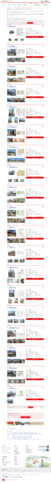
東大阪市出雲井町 (12, 66)
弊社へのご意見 (16, 463)
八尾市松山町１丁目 (12, 207)
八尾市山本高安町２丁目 (13, 147)
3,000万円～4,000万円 (14, 432)
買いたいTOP (15, 447)
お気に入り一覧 (25, 3)
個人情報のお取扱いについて (11, 474)
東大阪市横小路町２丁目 (13, 167)
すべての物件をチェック (11, 407)
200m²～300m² (40, 434)
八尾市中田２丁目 (12, 247)
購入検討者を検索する (28, 451)
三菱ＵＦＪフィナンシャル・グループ (6, 470)
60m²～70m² (31, 433)
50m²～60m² (28, 433)
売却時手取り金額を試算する (29, 452)
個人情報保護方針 (4, 474)
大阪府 (8, 429)
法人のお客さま (45, 4)
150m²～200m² (36, 434)
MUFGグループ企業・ (42, 446)
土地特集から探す (16, 454)
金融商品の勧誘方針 (18, 474)
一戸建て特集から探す (17, 453)
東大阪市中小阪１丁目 (13, 187)
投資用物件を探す (16, 450)
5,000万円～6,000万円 (26, 432)
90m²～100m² (28, 434)
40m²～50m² (24, 433)
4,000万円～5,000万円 (20, 432)
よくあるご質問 (4, 465)
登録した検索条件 (31, 3)
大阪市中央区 (11, 429)
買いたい (3, 4)
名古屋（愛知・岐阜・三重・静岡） (5, 450)
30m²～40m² (20, 433)
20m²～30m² (16, 433)
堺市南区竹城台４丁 (12, 26)
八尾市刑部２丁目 (12, 227)
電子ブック (15, 461)
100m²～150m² (32, 434)
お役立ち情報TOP (4, 458)
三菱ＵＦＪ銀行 (16, 470)
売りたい (9, 4)
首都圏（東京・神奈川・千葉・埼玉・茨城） (6, 447)
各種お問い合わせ (16, 464)
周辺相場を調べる (28, 450)
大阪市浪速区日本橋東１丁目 (14, 327)
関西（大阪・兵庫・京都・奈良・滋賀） (6, 452)
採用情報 (25, 4)
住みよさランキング (4, 463)
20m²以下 (13, 433)
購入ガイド (3, 459)
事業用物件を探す (16, 451)
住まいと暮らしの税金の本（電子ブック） (7, 461)
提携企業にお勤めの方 (38, 4)
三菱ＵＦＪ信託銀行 (23, 470)
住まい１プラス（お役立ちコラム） (6, 462)
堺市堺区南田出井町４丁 (13, 307)
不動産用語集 (3, 464)
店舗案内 (14, 4)
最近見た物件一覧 (36, 3)
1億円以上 (35, 432)
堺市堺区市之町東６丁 (13, 106)
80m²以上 (39, 433)
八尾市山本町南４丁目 (13, 46)
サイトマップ (15, 462)
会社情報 (19, 4)
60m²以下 (13, 434)
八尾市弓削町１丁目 (12, 388)
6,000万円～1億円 (31, 432)
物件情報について (25, 474)
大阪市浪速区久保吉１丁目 (13, 267)
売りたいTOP (27, 447)
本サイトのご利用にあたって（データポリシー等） (34, 474)
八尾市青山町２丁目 (12, 287)
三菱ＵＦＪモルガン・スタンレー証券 (32, 470)
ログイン (47, 3)
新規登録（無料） (43, 3)
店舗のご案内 (15, 458)
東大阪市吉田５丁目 (12, 86)
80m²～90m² (24, 434)
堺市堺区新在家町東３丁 (13, 368)
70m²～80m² (35, 433)
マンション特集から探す (17, 452)
